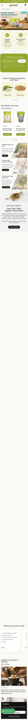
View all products (6, 108)
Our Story (5, 155)
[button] (25, 5)
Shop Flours (5, 169)
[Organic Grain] (20, 88)
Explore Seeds (6, 187)
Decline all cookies (14, 716)
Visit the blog (5, 664)
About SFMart (14, 227)
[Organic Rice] (7, 88)
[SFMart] (13, 5)
